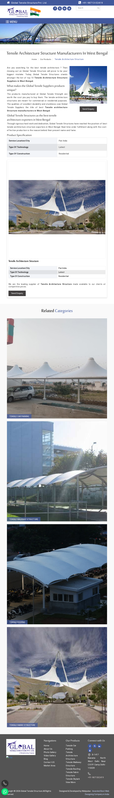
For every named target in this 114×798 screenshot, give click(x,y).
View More (70, 782)
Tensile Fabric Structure (22, 725)
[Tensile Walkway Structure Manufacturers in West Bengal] (57, 471)
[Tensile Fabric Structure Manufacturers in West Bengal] (57, 677)
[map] (9, 757)
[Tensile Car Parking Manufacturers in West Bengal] (57, 368)
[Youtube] (69, 8)
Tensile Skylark (73, 779)
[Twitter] (60, 8)
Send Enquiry (17, 293)
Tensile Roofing (17, 622)
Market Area (49, 765)
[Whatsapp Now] (4, 791)
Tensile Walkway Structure (23, 519)
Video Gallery (50, 755)
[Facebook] (55, 8)
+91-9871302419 (96, 777)
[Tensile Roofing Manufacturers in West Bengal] (57, 574)
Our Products (45, 59)
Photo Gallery (50, 752)
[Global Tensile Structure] (17, 11)
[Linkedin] (64, 8)
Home (34, 59)
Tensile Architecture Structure (72, 755)
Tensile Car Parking (19, 416)
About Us (48, 749)
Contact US (49, 762)
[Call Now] (4, 783)
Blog (46, 759)
